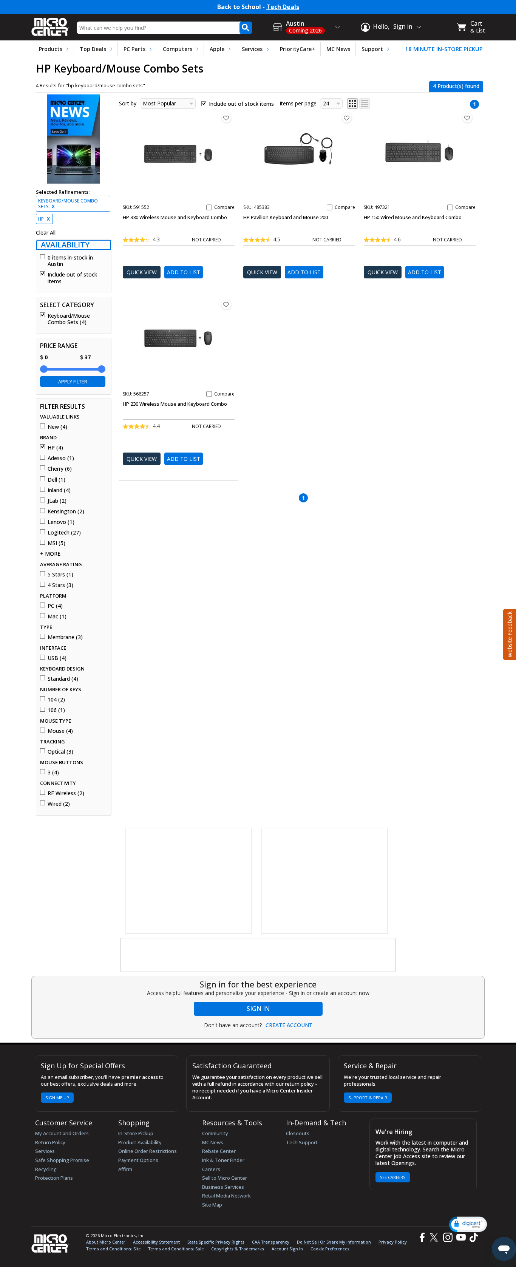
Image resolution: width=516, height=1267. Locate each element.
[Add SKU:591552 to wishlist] (226, 117)
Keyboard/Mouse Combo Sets (68, 204)
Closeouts (297, 1133)
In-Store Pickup (135, 1133)
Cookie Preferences (330, 1249)
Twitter (435, 1237)
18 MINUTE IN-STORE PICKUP (444, 49)
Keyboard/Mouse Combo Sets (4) (69, 319)
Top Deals (93, 49)
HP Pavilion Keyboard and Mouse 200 (285, 217)
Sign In (258, 1008)
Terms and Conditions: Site (113, 1249)
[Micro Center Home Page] (50, 24)
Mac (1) (57, 616)
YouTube (460, 1237)
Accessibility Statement (156, 1242)
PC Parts (134, 49)
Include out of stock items (72, 277)
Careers (211, 1169)
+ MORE (50, 553)
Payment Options (138, 1160)
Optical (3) (60, 751)
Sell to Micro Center (224, 1177)
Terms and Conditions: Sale (176, 1249)
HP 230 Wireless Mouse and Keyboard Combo (175, 403)
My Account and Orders (62, 1133)
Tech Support (302, 1142)
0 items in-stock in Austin (70, 260)
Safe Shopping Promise (62, 1160)
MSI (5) (56, 543)
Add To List (183, 272)
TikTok (472, 1237)
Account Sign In (287, 1249)
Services (252, 49)
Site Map (212, 1204)
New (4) (57, 426)
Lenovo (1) (61, 522)
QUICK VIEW (142, 272)
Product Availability (140, 1142)
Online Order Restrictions (147, 1151)
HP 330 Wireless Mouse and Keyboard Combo (175, 217)
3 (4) (53, 772)
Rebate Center (219, 1151)
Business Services (223, 1187)
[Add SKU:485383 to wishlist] (346, 117)
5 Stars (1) (60, 574)
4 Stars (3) (60, 585)
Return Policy (50, 1142)
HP (44, 219)
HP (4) (55, 447)
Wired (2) (59, 803)
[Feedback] (508, 633)
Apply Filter (72, 381)
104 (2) (56, 699)
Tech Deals (282, 7)
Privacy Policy (393, 1242)
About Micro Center (105, 1242)
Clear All (46, 232)
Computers (177, 49)
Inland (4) (59, 490)
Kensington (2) (66, 511)
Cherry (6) (60, 468)
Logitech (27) (64, 532)
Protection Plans (54, 1177)
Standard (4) (63, 678)
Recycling (46, 1169)
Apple (217, 49)
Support (372, 49)
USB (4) (57, 658)
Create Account (289, 1025)
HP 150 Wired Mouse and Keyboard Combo (413, 217)
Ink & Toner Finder (223, 1160)
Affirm (125, 1169)
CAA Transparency (270, 1242)
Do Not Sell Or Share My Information (334, 1242)
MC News (338, 49)
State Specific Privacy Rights (215, 1242)
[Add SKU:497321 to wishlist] (467, 117)
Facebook (421, 1237)
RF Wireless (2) (66, 793)
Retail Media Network (226, 1195)
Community (215, 1133)
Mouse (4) (60, 731)
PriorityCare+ (297, 49)
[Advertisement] (188, 881)
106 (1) (56, 710)
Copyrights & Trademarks (237, 1249)
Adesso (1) (61, 458)
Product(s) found (456, 86)
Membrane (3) (65, 637)
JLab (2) (57, 501)
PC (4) (55, 606)
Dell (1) (56, 479)
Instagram (447, 1237)
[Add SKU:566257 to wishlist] (226, 304)
